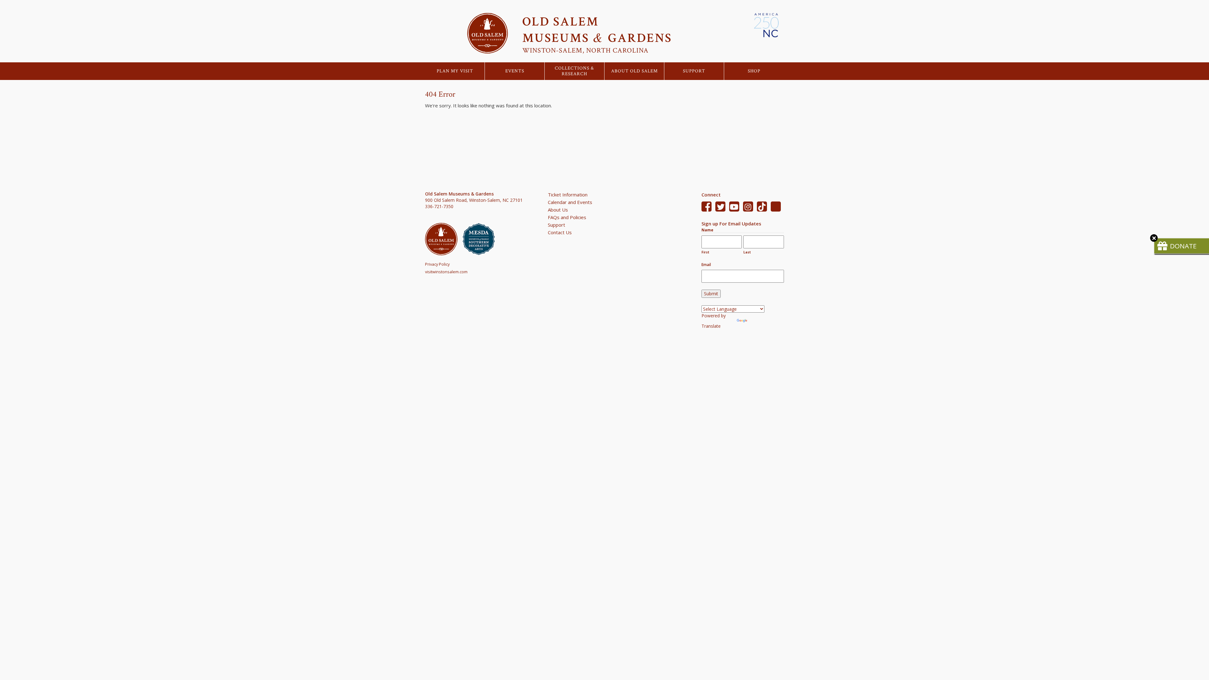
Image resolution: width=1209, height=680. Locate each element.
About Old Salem (634, 71)
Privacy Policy (437, 264)
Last (747, 252)
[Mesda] (481, 239)
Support (694, 71)
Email (706, 264)
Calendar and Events (570, 202)
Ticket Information (567, 194)
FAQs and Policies (567, 217)
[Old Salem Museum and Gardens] (444, 239)
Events (514, 71)
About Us (558, 210)
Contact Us (560, 232)
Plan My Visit (455, 71)
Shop (754, 71)
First (705, 252)
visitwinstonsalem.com (446, 272)
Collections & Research (574, 71)
